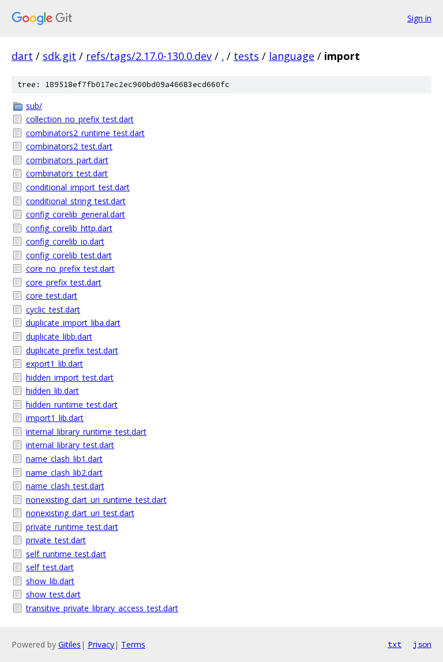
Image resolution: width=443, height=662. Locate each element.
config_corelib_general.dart (75, 214)
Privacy (101, 644)
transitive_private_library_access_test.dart (102, 608)
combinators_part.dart (67, 160)
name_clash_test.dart (65, 485)
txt (394, 644)
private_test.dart (56, 540)
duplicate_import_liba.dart (73, 322)
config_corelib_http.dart (69, 228)
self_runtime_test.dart (66, 553)
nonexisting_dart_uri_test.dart (80, 512)
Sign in (419, 18)
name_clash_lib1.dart (64, 458)
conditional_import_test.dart (78, 187)
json (422, 644)
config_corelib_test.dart (69, 255)
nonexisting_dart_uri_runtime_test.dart (96, 499)
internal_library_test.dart (70, 444)
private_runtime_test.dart (72, 526)
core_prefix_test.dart (64, 282)
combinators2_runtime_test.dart (85, 132)
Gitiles (69, 644)
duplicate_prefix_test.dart (72, 350)
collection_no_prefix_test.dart (80, 119)
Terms (133, 644)
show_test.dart (53, 594)
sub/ (34, 105)
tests (246, 56)
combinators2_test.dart (69, 146)
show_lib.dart (50, 581)
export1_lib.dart (54, 363)
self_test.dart (50, 567)
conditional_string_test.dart (76, 200)
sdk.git (59, 56)
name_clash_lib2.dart (64, 472)
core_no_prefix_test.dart (70, 268)
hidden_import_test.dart (70, 377)
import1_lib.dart (55, 417)
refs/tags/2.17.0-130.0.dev (149, 56)
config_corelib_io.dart (65, 241)
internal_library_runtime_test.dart (86, 431)
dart (22, 56)
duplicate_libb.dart (59, 336)
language (291, 56)
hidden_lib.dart (52, 390)
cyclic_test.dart (53, 309)
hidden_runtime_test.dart (72, 404)
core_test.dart (51, 295)
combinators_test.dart (67, 173)
